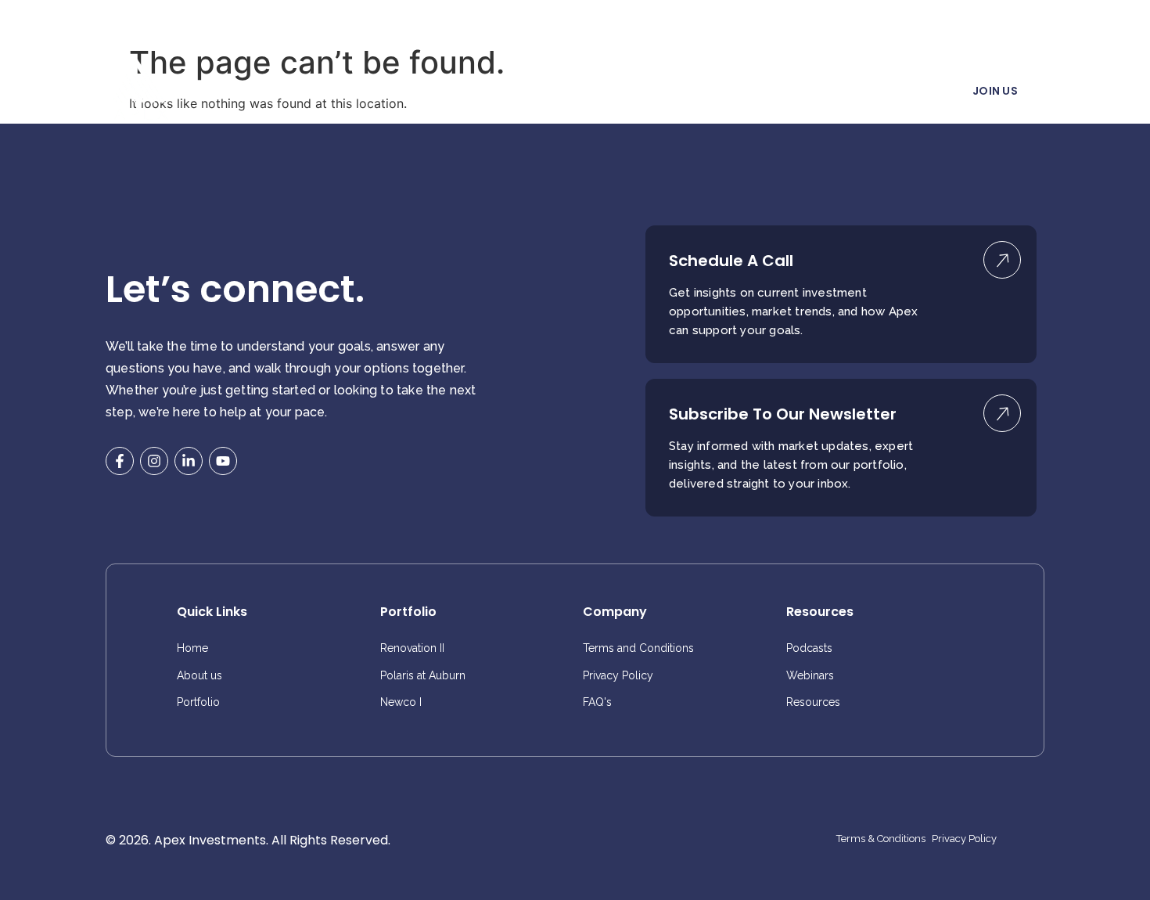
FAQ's (597, 702)
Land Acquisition (609, 92)
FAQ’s (695, 92)
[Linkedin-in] (188, 461)
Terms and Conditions (638, 648)
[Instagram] (154, 461)
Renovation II (412, 648)
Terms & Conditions (880, 839)
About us (440, 92)
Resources (765, 92)
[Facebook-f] (120, 461)
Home (372, 92)
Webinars (810, 675)
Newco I (401, 702)
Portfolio (514, 92)
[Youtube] (223, 461)
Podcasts (809, 648)
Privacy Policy (618, 675)
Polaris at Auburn (422, 675)
